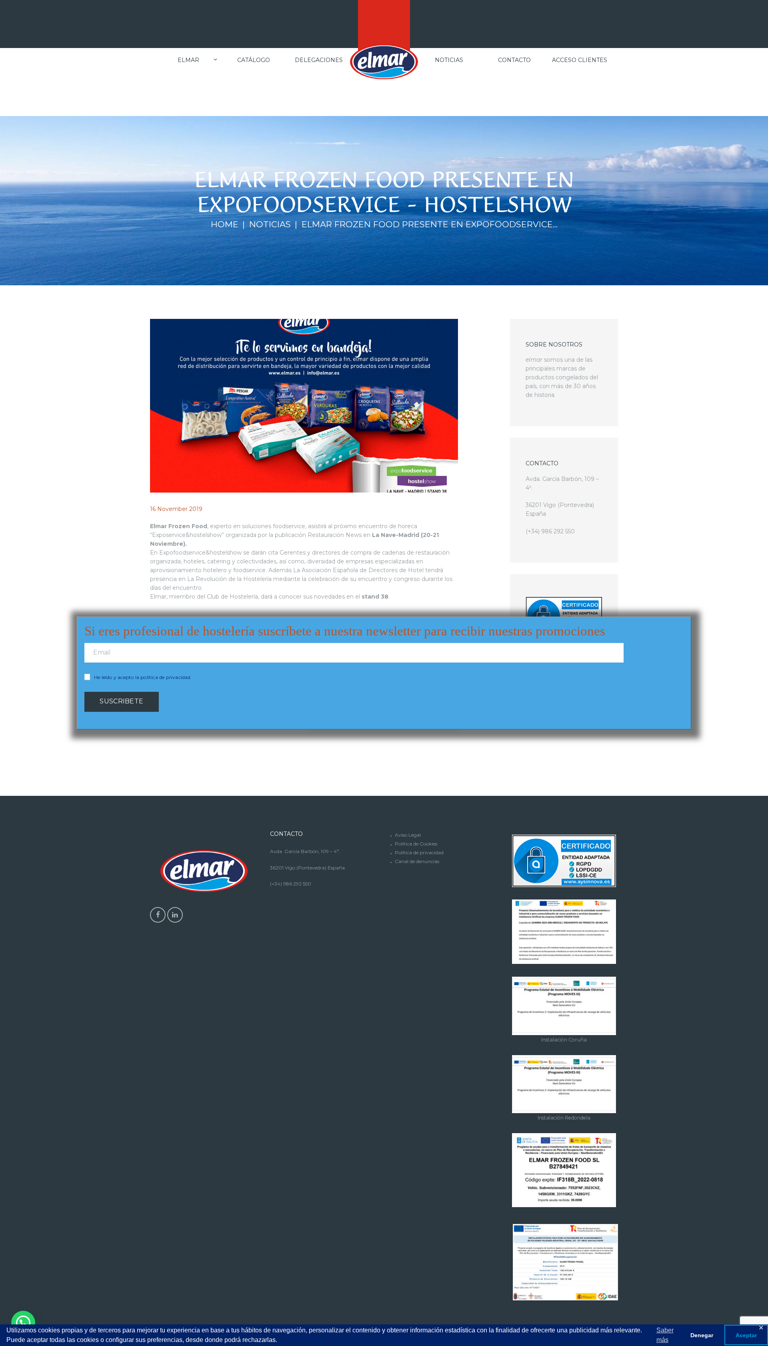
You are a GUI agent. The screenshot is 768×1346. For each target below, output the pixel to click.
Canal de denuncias (417, 861)
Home (224, 224)
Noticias (270, 224)
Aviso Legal (408, 835)
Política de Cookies (416, 844)
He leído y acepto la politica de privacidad (142, 677)
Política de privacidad (419, 852)
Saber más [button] (665, 1335)
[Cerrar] (687, 617)
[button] (23, 1323)
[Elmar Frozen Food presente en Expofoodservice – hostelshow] (304, 406)
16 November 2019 (176, 509)
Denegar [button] (701, 1335)
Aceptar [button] (746, 1335)
